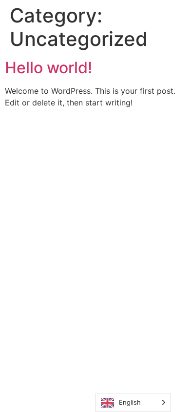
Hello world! (48, 67)
